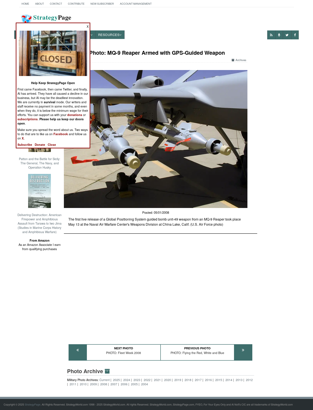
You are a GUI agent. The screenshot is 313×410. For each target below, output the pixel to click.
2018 (188, 380)
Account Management (136, 3)
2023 (137, 380)
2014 (228, 380)
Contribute (76, 3)
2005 (134, 384)
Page (52, 20)
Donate (40, 144)
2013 (239, 380)
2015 (218, 380)
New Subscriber (102, 3)
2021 (157, 380)
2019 (177, 380)
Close (52, 144)
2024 (126, 380)
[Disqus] (160, 287)
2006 (124, 384)
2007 (114, 384)
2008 (103, 384)
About (39, 3)
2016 (208, 380)
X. (23, 138)
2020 (167, 380)
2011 (73, 384)
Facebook (60, 134)
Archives (240, 60)
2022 (147, 380)
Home (25, 3)
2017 (198, 380)
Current (105, 380)
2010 (83, 384)
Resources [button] (109, 34)
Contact (56, 3)
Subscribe (24, 144)
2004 (144, 384)
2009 (93, 384)
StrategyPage (32, 404)
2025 (116, 380)
